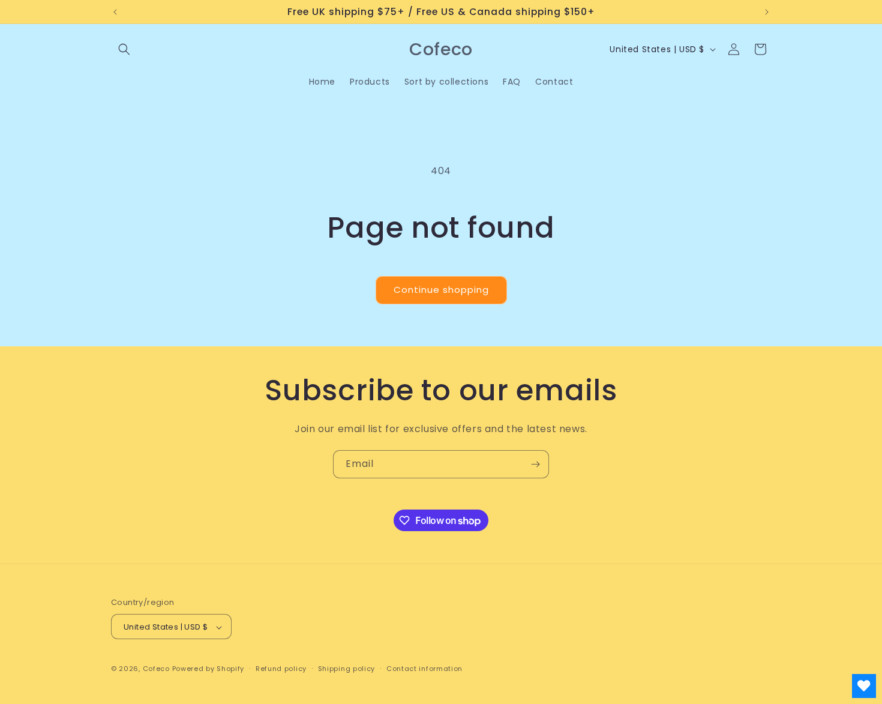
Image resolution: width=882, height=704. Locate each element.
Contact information (424, 668)
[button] (124, 49)
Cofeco (156, 669)
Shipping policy (347, 668)
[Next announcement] (767, 12)
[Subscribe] (535, 464)
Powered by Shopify (208, 669)
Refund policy (281, 668)
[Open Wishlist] (864, 686)
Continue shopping (441, 289)
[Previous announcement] (115, 12)
